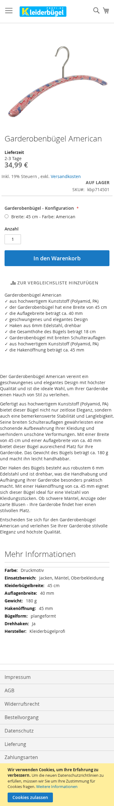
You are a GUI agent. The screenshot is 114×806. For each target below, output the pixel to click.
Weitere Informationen (57, 786)
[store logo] (43, 11)
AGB (9, 690)
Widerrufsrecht (22, 704)
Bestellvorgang (22, 717)
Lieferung (15, 744)
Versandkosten (66, 176)
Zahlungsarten (21, 757)
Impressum (18, 677)
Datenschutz (19, 730)
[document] (58, 784)
